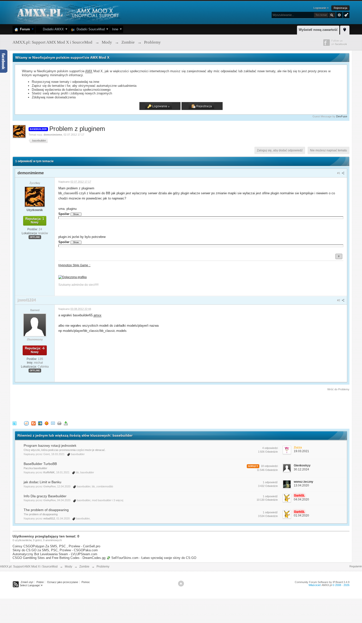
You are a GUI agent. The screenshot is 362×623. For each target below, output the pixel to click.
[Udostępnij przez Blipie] (33, 423)
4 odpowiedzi (270, 447)
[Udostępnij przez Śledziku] (40, 423)
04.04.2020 (301, 499)
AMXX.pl (327, 585)
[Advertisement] (102, 405)
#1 (339, 173)
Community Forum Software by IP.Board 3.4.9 (322, 582)
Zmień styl (27, 582)
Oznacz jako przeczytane (62, 582)
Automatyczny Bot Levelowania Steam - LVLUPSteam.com (55, 554)
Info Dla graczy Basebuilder (45, 496)
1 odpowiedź (270, 482)
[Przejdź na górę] (181, 584)
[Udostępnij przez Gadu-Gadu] (47, 423)
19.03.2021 (301, 451)
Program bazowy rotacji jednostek (50, 445)
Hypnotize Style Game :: (74, 265)
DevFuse (341, 116)
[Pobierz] (66, 423)
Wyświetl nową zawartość (318, 30)
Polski (40, 582)
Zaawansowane (339, 15)
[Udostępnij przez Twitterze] (14, 423)
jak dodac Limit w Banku (42, 482)
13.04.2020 (301, 485)
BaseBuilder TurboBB (40, 464)
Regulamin (355, 566)
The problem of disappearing (46, 510)
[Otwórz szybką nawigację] (344, 29)
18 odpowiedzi (269, 465)
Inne (115, 29)
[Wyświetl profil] (34, 196)
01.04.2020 (301, 515)
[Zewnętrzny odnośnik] (72, 276)
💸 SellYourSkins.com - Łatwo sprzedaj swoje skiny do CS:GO (151, 558)
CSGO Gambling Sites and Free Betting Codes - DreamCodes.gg (59, 558)
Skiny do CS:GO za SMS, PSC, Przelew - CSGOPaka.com (55, 550)
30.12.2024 (301, 469)
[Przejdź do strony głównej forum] (67, 12)
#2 (339, 300)
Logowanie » (321, 7)
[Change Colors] (345, 14)
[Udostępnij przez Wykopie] (26, 423)
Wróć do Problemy (338, 389)
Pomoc (86, 582)
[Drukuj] (59, 423)
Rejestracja (340, 7)
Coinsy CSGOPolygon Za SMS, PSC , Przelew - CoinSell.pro (56, 546)
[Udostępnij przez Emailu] (53, 423)
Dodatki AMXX (52, 29)
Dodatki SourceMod (90, 29)
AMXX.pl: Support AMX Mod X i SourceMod (29, 566)
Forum (24, 29)
